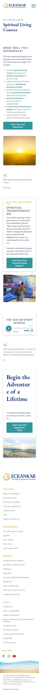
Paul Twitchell (12, 223)
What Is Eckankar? (11, 494)
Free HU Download (11, 611)
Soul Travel (8, 540)
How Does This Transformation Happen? (19, 263)
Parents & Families (11, 519)
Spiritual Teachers (11, 502)
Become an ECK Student (13, 561)
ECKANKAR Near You (11, 594)
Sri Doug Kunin (9, 498)
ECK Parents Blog (11, 630)
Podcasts (7, 573)
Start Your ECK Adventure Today (19, 427)
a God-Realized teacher (21, 92)
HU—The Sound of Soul (13, 531)
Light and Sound (10, 548)
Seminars (7, 569)
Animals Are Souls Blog (13, 634)
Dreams (6, 536)
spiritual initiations (14, 98)
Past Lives (7, 544)
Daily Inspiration (11, 586)
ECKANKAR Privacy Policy (10, 689)
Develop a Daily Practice (14, 590)
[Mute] (32, 330)
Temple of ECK (9, 511)
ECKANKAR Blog (9, 626)
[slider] (27, 330)
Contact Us (8, 607)
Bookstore (8, 638)
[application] (19, 329)
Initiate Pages (9, 643)
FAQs (5, 515)
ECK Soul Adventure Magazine (16, 577)
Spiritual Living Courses (14, 565)
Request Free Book (11, 615)
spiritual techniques (15, 76)
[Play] (9, 328)
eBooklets (7, 582)
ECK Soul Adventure (12, 506)
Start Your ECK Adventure (18, 125)
